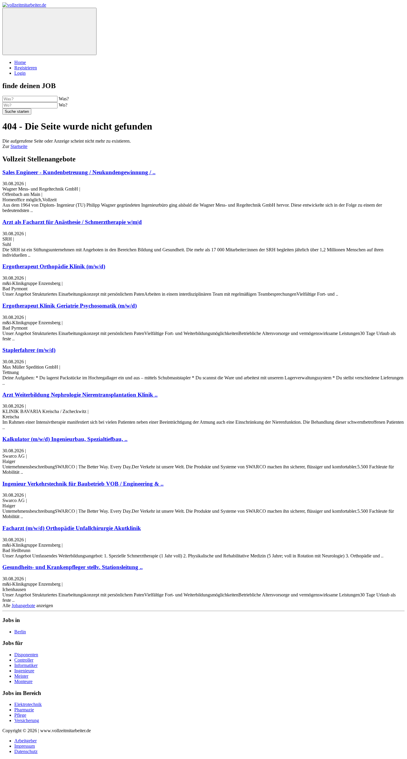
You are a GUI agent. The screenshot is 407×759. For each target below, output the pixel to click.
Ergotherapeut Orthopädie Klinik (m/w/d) (53, 266)
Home (20, 62)
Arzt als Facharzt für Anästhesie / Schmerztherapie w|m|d (72, 222)
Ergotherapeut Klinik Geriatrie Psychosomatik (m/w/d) (69, 306)
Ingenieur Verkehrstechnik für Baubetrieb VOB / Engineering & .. (83, 484)
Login (20, 73)
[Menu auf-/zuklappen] (49, 31)
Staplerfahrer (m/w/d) (28, 350)
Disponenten (26, 654)
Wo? (63, 104)
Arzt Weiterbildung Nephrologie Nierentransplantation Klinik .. (80, 395)
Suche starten (17, 111)
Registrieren (25, 67)
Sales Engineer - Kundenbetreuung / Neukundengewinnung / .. (79, 172)
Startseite (18, 146)
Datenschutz (26, 751)
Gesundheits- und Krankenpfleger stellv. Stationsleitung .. (72, 567)
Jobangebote (23, 605)
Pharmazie (24, 709)
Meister (21, 676)
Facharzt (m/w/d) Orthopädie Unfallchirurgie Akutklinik (71, 528)
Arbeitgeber (25, 740)
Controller (23, 660)
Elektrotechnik (28, 704)
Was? (64, 98)
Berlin (20, 631)
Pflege (20, 715)
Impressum (24, 746)
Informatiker (26, 665)
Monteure (23, 681)
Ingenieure (24, 670)
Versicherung (26, 720)
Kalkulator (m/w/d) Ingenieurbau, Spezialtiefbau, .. (65, 439)
